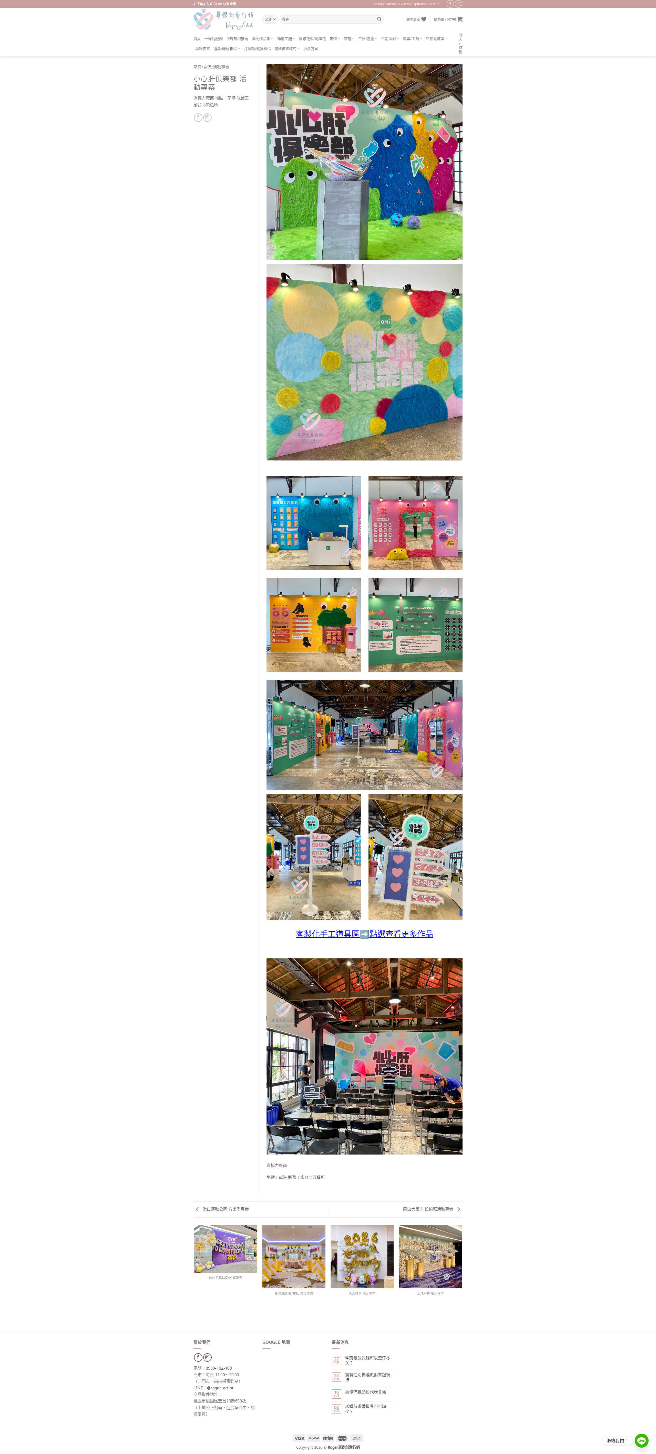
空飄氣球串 (435, 38)
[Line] (642, 1441)
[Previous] (194, 1278)
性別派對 (388, 38)
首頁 (197, 38)
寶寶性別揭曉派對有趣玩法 (367, 1377)
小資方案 (310, 48)
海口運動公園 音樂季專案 (225, 1209)
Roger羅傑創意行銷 (344, 1447)
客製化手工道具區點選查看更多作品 (364, 933)
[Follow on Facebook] (450, 3)
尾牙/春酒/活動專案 (211, 67)
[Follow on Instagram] (458, 3)
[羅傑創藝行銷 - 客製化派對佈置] (223, 19)
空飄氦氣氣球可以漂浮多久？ (367, 1361)
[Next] (462, 1278)
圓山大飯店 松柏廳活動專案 (428, 1209)
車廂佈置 (202, 48)
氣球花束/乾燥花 (312, 38)
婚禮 (347, 38)
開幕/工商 (411, 38)
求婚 (333, 38)
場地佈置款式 (285, 48)
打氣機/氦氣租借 (257, 48)
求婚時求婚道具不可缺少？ (365, 1409)
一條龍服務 (213, 38)
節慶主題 (284, 38)
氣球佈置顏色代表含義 (365, 1391)
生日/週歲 (366, 38)
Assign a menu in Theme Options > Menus (406, 4)
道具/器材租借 (225, 48)
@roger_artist (220, 1388)
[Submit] (379, 19)
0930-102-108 (219, 1368)
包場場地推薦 (237, 38)
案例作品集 (261, 38)
